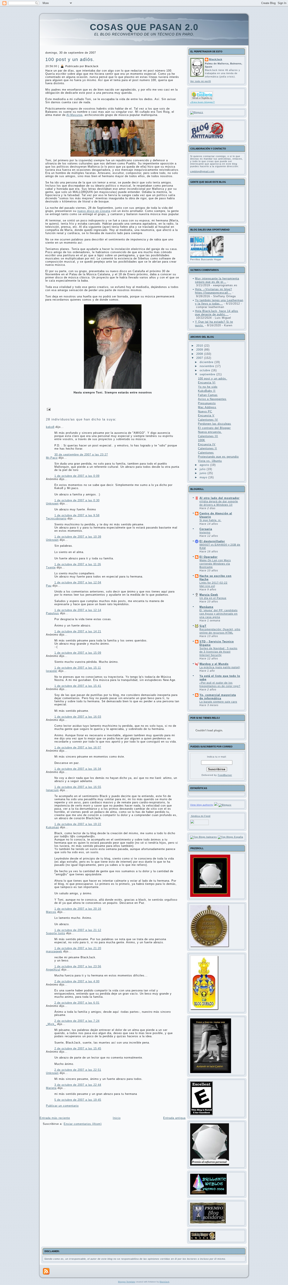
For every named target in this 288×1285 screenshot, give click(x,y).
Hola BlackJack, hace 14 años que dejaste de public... (216, 312)
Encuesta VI (206, 382)
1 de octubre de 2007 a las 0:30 (77, 500)
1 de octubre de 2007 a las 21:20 (77, 948)
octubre (205, 370)
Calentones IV (208, 419)
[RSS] (46, 1271)
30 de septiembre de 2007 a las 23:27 (81, 454)
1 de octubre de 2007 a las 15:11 (77, 667)
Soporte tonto (55, 933)
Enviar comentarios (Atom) (83, 1123)
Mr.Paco (52, 457)
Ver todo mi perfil (200, 81)
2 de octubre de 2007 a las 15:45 (77, 1048)
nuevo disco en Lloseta (93, 211)
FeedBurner (225, 775)
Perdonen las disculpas (214, 423)
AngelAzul (53, 969)
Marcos (51, 912)
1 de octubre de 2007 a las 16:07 (77, 747)
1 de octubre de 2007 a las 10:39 (77, 536)
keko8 (50, 426)
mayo (204, 477)
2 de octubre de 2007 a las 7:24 (77, 1020)
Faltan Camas (208, 395)
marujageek (54, 951)
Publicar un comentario (62, 1105)
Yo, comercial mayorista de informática (217, 696)
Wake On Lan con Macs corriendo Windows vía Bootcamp (215, 564)
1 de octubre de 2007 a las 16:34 (77, 768)
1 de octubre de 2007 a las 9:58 (77, 515)
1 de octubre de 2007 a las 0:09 (77, 475)
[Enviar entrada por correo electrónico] (48, 409)
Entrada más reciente (55, 1118)
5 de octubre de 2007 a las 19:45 (77, 1099)
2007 (200, 357)
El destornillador (212, 541)
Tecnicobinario (56, 518)
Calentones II (207, 448)
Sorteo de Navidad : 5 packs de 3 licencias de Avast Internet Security (218, 652)
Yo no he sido (207, 386)
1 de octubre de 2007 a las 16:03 (77, 716)
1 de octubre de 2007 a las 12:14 (77, 610)
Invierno (204, 532)
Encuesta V (206, 415)
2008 (200, 353)
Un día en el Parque (212, 598)
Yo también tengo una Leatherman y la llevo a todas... (219, 302)
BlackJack (215, 59)
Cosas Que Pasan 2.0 (144, 27)
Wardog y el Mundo (214, 664)
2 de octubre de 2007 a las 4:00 (77, 981)
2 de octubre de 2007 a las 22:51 (77, 1069)
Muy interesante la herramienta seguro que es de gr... (217, 280)
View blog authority (201, 805)
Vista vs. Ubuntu (210, 460)
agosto (205, 464)
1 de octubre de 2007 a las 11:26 (77, 564)
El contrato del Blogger (214, 428)
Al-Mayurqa (74, 115)
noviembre (207, 366)
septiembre (208, 374)
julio (203, 469)
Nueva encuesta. (210, 432)
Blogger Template (126, 1282)
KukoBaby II (206, 390)
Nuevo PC (205, 411)
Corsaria (205, 529)
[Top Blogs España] (230, 837)
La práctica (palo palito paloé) (219, 667)
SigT (202, 626)
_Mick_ (51, 1024)
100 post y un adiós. (70, 59)
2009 (200, 349)
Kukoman (52, 827)
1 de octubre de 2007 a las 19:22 (77, 824)
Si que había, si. (210, 520)
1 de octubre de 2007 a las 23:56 (77, 966)
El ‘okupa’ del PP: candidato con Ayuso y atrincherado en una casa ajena (218, 614)
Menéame (206, 607)
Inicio (117, 1118)
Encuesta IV (206, 444)
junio (203, 473)
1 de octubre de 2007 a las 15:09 (77, 652)
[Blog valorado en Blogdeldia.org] (202, 95)
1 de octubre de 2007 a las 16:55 (77, 787)
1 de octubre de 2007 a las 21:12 (77, 930)
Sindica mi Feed (200, 816)
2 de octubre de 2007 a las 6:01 (77, 1002)
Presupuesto (207, 403)
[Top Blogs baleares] (203, 837)
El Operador (208, 556)
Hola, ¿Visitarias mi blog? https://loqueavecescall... (213, 291)
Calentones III (208, 436)
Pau (48, 585)
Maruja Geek (208, 594)
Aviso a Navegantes (212, 399)
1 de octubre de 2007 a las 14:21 (77, 631)
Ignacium (52, 790)
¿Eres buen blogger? (202, 102)
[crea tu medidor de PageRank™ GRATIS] (216, 805)
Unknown (52, 503)
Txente (51, 567)
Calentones (206, 452)
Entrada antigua (174, 1118)
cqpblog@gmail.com (202, 171)
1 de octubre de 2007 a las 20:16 (77, 908)
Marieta (51, 1088)
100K (201, 440)
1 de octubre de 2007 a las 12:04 (77, 582)
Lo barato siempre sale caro (218, 701)
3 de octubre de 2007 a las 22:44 (77, 1084)
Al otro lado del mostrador (219, 498)
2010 (200, 345)
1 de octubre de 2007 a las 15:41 (77, 685)
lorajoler (51, 670)
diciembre (207, 362)
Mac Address (207, 407)
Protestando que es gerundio (218, 456)
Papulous (52, 613)
